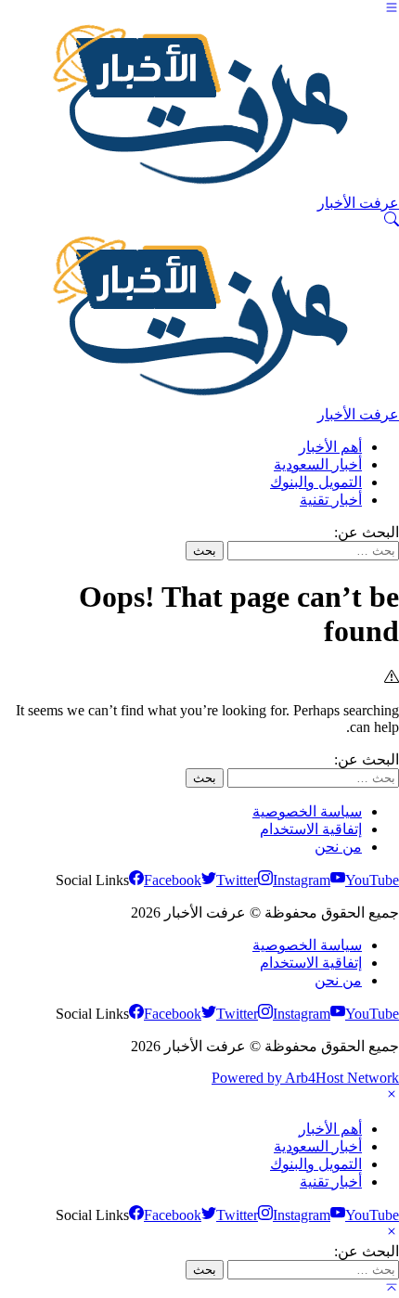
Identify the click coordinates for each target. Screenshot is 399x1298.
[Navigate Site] (391, 10)
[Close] (391, 1096)
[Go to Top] (391, 1289)
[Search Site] (391, 221)
